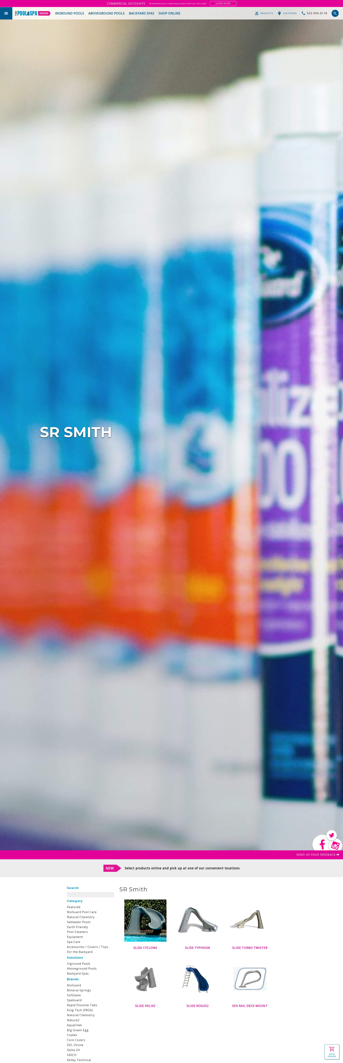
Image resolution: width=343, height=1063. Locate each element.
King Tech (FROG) (80, 1010)
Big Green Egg (78, 1030)
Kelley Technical (79, 1060)
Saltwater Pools (79, 922)
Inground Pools (78, 964)
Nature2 (73, 1020)
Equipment (75, 937)
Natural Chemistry (81, 917)
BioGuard (74, 985)
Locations (290, 13)
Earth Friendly (77, 927)
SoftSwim (74, 995)
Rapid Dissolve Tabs (82, 1005)
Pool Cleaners (77, 932)
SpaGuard (74, 1000)
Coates (72, 1035)
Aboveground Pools (82, 968)
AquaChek (74, 1025)
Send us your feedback (316, 855)
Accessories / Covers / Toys (87, 947)
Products (266, 13)
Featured (73, 907)
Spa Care (73, 942)
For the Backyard (80, 952)
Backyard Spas (78, 973)
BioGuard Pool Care (82, 912)
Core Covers (76, 1040)
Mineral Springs (79, 990)
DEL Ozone (75, 1045)
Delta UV (73, 1050)
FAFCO (71, 1055)
